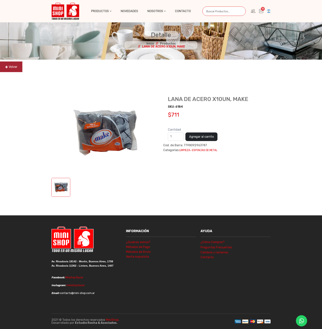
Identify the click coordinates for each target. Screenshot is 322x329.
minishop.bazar (75, 285)
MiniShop (112, 320)
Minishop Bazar (74, 277)
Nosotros (155, 11)
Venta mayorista (137, 256)
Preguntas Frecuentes (216, 247)
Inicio (150, 43)
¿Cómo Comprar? (213, 242)
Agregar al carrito (201, 136)
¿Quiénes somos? (138, 242)
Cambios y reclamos (214, 252)
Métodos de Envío (138, 252)
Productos (100, 11)
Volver (13, 67)
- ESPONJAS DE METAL (203, 150)
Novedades (129, 11)
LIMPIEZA (184, 150)
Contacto (183, 11)
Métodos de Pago (138, 247)
